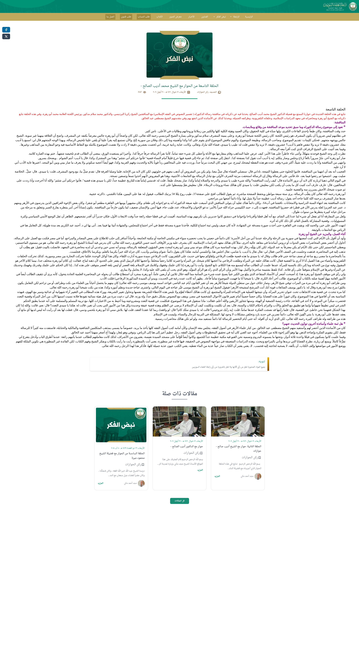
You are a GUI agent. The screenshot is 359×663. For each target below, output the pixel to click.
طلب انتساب (144, 17)
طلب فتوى (126, 17)
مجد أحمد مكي (247, 476)
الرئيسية (249, 17)
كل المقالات (180, 501)
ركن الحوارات (250, 458)
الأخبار (191, 17)
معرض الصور (175, 17)
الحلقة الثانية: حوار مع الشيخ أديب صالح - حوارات (238, 448)
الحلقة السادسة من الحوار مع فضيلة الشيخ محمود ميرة (122, 455)
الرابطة (236, 17)
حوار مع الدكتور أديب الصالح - (187, 446)
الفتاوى (204, 17)
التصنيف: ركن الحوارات (207, 92)
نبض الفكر (221, 17)
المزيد (217, 476)
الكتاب (159, 17)
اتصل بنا (110, 17)
